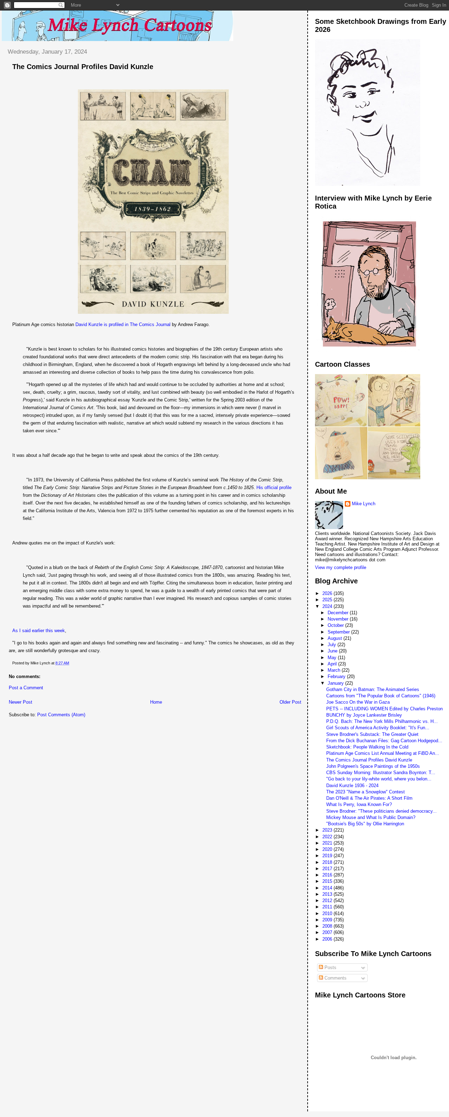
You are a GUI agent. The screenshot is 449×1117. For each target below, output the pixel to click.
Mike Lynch (363, 503)
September (339, 632)
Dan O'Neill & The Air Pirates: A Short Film (369, 798)
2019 (328, 855)
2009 (328, 919)
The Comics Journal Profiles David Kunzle (82, 66)
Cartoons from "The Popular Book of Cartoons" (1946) (380, 695)
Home (156, 702)
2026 (328, 593)
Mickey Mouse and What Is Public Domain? (370, 817)
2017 (328, 868)
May (333, 657)
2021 (328, 843)
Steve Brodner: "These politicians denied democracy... (381, 811)
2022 (328, 836)
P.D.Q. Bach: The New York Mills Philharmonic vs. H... (382, 721)
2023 (328, 830)
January (336, 683)
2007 (328, 932)
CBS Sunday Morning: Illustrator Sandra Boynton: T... (380, 772)
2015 (328, 881)
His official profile (273, 487)
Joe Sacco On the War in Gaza (358, 702)
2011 (328, 906)
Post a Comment (26, 687)
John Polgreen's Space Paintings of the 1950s (373, 766)
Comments (335, 978)
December (339, 612)
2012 (328, 900)
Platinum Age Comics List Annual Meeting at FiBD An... (382, 753)
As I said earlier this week (38, 630)
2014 (328, 888)
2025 (328, 599)
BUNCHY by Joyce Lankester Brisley (364, 715)
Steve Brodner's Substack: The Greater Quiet (372, 734)
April (333, 663)
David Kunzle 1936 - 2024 (352, 785)
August (335, 638)
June (333, 651)
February (337, 676)
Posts (329, 967)
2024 (328, 606)
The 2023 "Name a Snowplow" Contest (365, 791)
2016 (328, 875)
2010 (328, 913)
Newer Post (20, 702)
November (339, 619)
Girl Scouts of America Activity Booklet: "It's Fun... (377, 727)
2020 (328, 849)
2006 (328, 939)
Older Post (290, 702)
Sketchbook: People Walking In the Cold (367, 747)
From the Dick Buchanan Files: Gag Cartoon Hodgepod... (384, 740)
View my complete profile (340, 567)
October (336, 625)
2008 (328, 926)
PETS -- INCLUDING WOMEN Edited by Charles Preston (384, 708)
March (335, 670)
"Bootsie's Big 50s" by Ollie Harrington (365, 823)
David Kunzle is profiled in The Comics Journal (122, 324)
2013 (328, 894)
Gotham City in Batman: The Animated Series (372, 689)
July (332, 644)
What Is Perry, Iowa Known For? (359, 804)
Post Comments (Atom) (61, 714)
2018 (328, 862)
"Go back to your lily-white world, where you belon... (378, 778)
